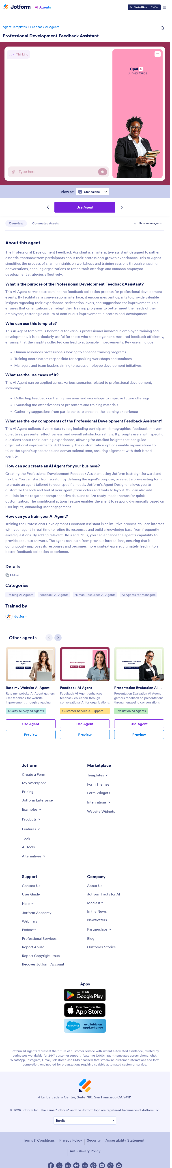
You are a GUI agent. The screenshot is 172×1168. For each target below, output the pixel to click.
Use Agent (85, 207)
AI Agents (43, 7)
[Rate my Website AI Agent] (30, 664)
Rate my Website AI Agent (27, 687)
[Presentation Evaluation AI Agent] (139, 664)
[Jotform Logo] (17, 7)
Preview (30, 734)
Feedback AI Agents (44, 27)
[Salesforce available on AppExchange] (85, 1026)
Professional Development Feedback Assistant (51, 35)
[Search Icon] (162, 28)
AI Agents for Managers (138, 595)
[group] (31, 697)
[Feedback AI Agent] (85, 664)
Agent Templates (15, 27)
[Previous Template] (48, 207)
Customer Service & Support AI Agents (84, 711)
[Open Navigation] (164, 7)
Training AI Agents (20, 595)
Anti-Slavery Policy (85, 1151)
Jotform (21, 616)
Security (94, 1140)
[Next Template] (121, 207)
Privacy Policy (70, 1140)
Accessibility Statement (124, 1140)
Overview (16, 223)
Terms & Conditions (39, 1140)
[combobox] (92, 191)
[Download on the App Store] (85, 1010)
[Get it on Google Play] (85, 995)
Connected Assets (45, 223)
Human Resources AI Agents (94, 595)
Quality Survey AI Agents (26, 711)
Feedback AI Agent (76, 687)
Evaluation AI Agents (131, 711)
